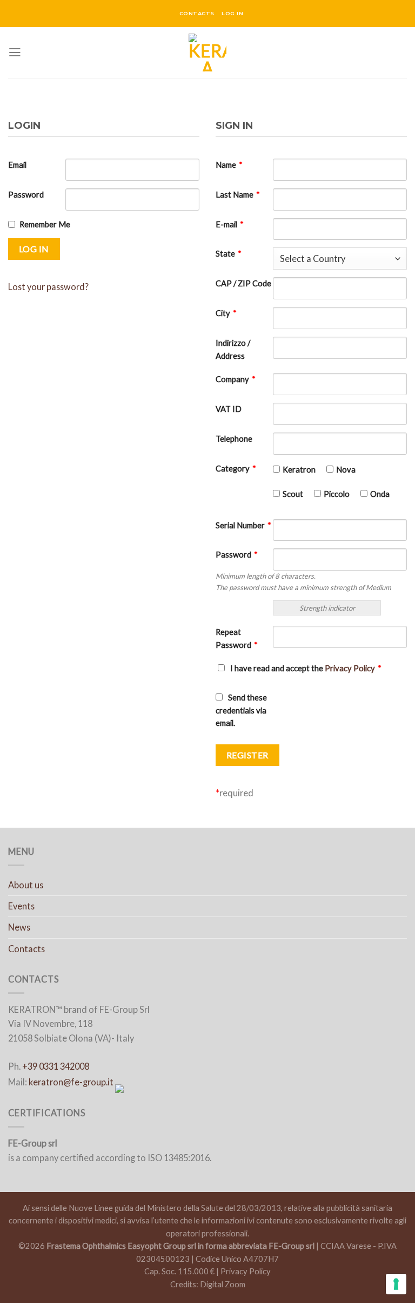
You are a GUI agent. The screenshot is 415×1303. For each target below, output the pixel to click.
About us (25, 885)
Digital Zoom (222, 1284)
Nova (346, 469)
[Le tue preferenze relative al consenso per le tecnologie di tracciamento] (396, 1284)
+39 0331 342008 (55, 1066)
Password (26, 194)
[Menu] (15, 52)
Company (236, 379)
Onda (380, 494)
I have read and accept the (305, 668)
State (229, 253)
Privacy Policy (350, 668)
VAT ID (229, 409)
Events (21, 906)
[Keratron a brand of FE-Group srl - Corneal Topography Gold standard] (208, 52)
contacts (197, 13)
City (226, 313)
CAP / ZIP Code (243, 283)
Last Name (238, 194)
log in (232, 13)
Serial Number (243, 525)
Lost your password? (48, 286)
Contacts (26, 949)
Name (229, 164)
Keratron (299, 469)
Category (236, 468)
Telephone (234, 438)
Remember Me (44, 224)
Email (17, 164)
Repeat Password (237, 638)
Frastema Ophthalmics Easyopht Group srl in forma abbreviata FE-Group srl (180, 1245)
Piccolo (337, 494)
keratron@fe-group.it (71, 1082)
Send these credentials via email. (241, 710)
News (19, 927)
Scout (293, 494)
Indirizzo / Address (233, 349)
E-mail (230, 224)
